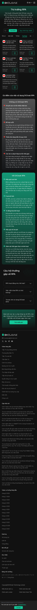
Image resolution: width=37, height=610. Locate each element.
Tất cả (3, 36)
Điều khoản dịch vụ (7, 589)
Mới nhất (10, 36)
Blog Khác (11, 577)
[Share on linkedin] (6, 341)
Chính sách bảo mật (24, 589)
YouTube (24, 36)
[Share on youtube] (12, 341)
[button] (29, 2)
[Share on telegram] (9, 341)
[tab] (3, 36)
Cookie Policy (22, 604)
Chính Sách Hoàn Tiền (25, 592)
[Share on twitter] (3, 341)
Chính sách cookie (7, 592)
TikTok (17, 36)
